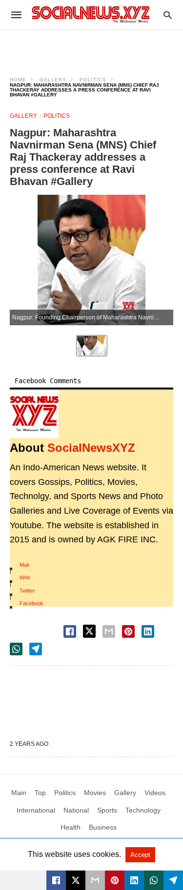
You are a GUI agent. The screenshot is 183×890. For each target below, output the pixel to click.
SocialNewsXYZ (91, 447)
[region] (92, 47)
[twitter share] (89, 631)
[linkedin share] (148, 631)
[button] (34, 413)
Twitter (27, 590)
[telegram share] (35, 649)
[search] (167, 14)
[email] (95, 880)
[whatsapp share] (16, 649)
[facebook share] (69, 631)
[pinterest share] (128, 631)
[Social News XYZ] (90, 14)
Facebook (31, 603)
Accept (140, 854)
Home (18, 79)
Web (25, 577)
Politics (93, 79)
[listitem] (91, 345)
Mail (24, 565)
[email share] (108, 631)
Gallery (53, 79)
